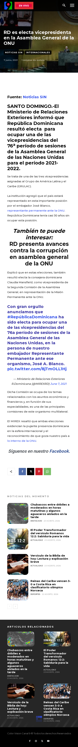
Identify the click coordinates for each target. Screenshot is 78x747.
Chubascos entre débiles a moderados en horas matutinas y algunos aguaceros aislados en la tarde (49, 511)
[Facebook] (22, 471)
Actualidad (36, 540)
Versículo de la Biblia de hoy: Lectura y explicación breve (49, 559)
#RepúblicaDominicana (32, 316)
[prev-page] (9, 606)
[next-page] (15, 606)
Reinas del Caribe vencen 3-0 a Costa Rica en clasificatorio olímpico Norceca (50, 585)
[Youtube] (48, 741)
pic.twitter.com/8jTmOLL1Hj (37, 368)
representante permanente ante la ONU (36, 210)
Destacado (36, 521)
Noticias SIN (13, 52)
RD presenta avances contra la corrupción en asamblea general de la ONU (39, 254)
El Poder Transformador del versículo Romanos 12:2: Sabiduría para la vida (49, 533)
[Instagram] (36, 741)
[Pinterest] (39, 471)
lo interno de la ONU (21, 440)
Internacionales (38, 52)
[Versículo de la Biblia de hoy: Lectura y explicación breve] (17, 564)
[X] (30, 471)
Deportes (35, 594)
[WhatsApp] (47, 471)
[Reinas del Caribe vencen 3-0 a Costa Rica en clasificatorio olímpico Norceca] (17, 589)
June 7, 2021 (58, 383)
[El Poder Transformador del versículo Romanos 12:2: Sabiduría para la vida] (17, 538)
